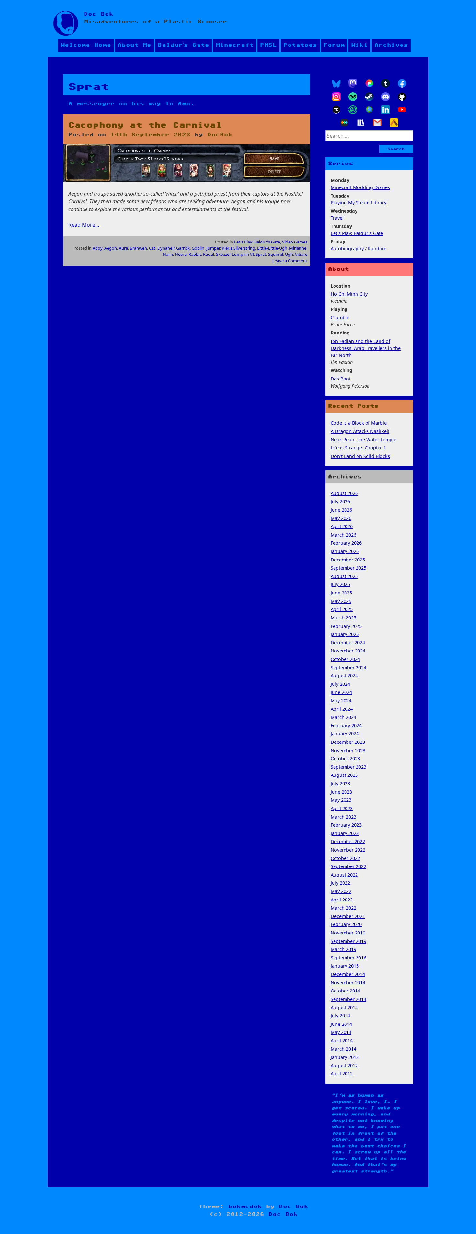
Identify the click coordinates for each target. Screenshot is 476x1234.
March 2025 (343, 618)
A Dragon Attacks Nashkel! (360, 431)
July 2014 (340, 1016)
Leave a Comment (289, 261)
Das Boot (341, 379)
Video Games (294, 242)
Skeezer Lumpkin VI (235, 254)
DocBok (219, 135)
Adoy (97, 248)
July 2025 (340, 584)
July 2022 (340, 883)
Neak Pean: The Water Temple (363, 439)
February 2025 (346, 626)
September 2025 (348, 568)
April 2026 (342, 526)
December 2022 (348, 841)
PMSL (268, 45)
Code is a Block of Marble (359, 423)
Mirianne (297, 248)
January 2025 (345, 634)
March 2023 (343, 817)
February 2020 (346, 924)
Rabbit (194, 254)
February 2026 (346, 543)
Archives (391, 45)
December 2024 (348, 643)
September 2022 (348, 866)
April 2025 (342, 609)
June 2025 (341, 593)
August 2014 (344, 1007)
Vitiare (301, 254)
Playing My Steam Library (358, 202)
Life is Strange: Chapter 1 (358, 448)
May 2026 (341, 518)
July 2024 (340, 684)
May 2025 (341, 601)
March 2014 (343, 1049)
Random (377, 248)
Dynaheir (165, 248)
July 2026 (340, 501)
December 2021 (348, 916)
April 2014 (342, 1040)
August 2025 (344, 576)
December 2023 (348, 742)
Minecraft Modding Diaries (360, 187)
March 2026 (343, 535)
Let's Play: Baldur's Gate (257, 242)
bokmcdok (245, 1207)
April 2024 (342, 709)
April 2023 (342, 808)
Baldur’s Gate (183, 45)
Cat (152, 248)
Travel (337, 218)
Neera (181, 254)
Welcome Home (86, 45)
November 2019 (348, 933)
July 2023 (340, 783)
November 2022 (348, 850)
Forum (334, 45)
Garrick (183, 248)
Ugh (289, 254)
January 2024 (345, 733)
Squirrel (275, 254)
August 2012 (344, 1065)
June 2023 (341, 792)
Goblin (198, 248)
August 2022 (344, 875)
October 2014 (345, 991)
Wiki (359, 45)
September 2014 (348, 999)
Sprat (261, 254)
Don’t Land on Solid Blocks (360, 456)
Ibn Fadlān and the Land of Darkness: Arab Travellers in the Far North (366, 348)
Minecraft (235, 45)
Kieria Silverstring (238, 248)
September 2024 (348, 667)
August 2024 (344, 676)
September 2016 (348, 958)
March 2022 (343, 908)
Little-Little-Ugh (272, 248)
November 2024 (348, 651)
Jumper (213, 248)
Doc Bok (98, 14)
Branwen (138, 248)
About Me (134, 45)
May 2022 (341, 891)
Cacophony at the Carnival (145, 125)
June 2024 (341, 692)
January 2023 (345, 833)
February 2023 (346, 825)
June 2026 (341, 510)
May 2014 (341, 1032)
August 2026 (344, 493)
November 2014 (348, 982)
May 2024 (341, 700)
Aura (123, 248)
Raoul (208, 254)
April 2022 (342, 900)
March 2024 (343, 717)
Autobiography (347, 248)
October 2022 (345, 858)
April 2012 (342, 1073)
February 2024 (346, 725)
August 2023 (344, 775)
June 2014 (341, 1024)
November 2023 (348, 750)
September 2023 (348, 767)
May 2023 (341, 800)
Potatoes (300, 45)
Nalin (168, 254)
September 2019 (348, 941)
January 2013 (345, 1057)
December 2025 (348, 560)
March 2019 (343, 949)
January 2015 (345, 966)
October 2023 (345, 758)
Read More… (83, 224)
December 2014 (348, 974)
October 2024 (345, 659)
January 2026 (345, 551)
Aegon (110, 248)
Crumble (340, 317)
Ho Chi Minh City (349, 294)
